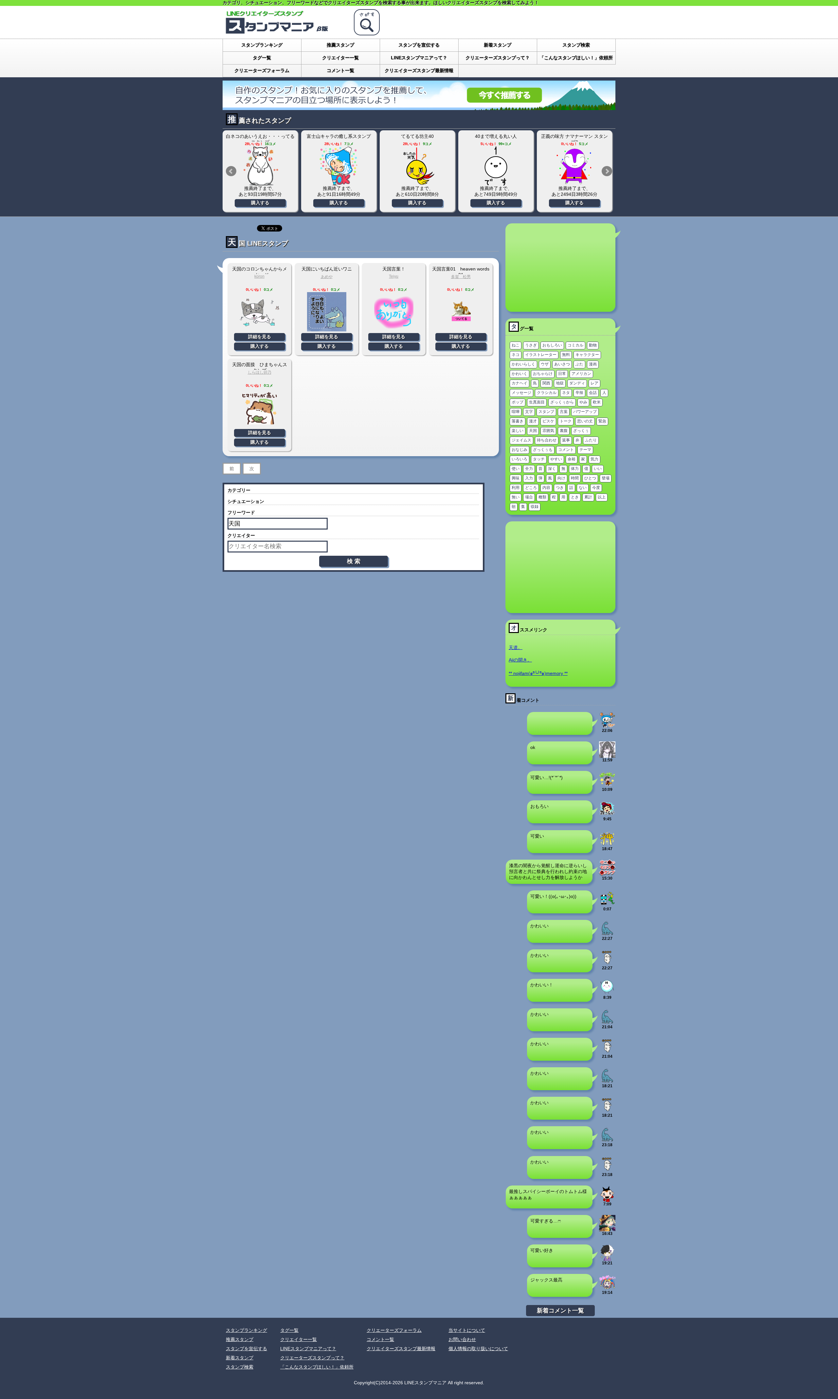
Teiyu (393, 276)
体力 (575, 468)
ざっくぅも (543, 449)
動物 (593, 345)
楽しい (517, 430)
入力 (529, 478)
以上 (602, 497)
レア (594, 383)
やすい (556, 459)
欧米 (597, 402)
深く (552, 468)
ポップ (517, 402)
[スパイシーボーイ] (607, 1199)
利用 (515, 487)
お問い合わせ (462, 1339)
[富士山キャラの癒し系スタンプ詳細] (338, 166)
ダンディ (577, 383)
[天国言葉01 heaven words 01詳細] (461, 328)
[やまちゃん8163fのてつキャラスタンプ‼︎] (607, 904)
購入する (260, 202)
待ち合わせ (546, 440)
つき (560, 487)
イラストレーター (540, 354)
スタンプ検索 (576, 44)
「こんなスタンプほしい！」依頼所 (576, 57)
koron (259, 276)
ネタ (566, 392)
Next (607, 171)
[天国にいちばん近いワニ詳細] (326, 328)
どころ (531, 487)
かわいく (519, 373)
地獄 (560, 383)
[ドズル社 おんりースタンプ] (607, 784)
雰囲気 (548, 430)
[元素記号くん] (607, 992)
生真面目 (537, 402)
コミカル (575, 345)
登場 (606, 478)
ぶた (579, 364)
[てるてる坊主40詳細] (417, 166)
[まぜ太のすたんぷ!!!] (607, 1258)
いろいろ (519, 459)
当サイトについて (466, 1330)
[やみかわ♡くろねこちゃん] (607, 755)
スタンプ (546, 411)
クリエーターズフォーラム (261, 70)
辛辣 (579, 392)
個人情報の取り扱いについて (478, 1348)
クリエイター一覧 (340, 57)
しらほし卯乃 (259, 372)
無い (515, 497)
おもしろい (552, 345)
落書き (517, 421)
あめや (327, 276)
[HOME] (285, 32)
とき (575, 497)
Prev (231, 171)
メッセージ (521, 392)
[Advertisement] (560, 267)
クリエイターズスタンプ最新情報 (419, 70)
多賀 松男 (461, 276)
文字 (529, 411)
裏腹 (564, 430)
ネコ (515, 354)
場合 (529, 497)
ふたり (591, 440)
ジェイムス (521, 440)
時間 (575, 478)
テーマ (585, 449)
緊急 (602, 421)
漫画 (593, 364)
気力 (594, 459)
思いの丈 (585, 421)
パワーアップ (585, 411)
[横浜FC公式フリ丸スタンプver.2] (607, 725)
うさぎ (531, 345)
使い (515, 468)
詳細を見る (259, 336)
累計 (588, 497)
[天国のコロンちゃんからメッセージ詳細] (259, 328)
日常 (562, 373)
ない (583, 487)
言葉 (564, 411)
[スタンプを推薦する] (419, 107)
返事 (566, 440)
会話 (593, 392)
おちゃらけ (543, 373)
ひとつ (590, 478)
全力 (529, 468)
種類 (542, 497)
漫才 (533, 421)
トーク (566, 421)
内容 (546, 487)
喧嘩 (515, 411)
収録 (534, 506)
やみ (583, 402)
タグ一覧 (262, 57)
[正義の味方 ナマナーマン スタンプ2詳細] (574, 166)
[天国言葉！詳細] (393, 328)
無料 (566, 354)
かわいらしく (523, 364)
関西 (546, 383)
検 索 (353, 561)
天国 (533, 430)
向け (561, 478)
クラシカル (546, 392)
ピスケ (548, 421)
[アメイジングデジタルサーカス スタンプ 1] (607, 1287)
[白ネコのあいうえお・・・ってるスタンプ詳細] (260, 166)
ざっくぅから (562, 402)
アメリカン (581, 373)
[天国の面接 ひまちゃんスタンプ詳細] (259, 424)
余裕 (571, 459)
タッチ (539, 459)
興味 (515, 478)
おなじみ (519, 449)
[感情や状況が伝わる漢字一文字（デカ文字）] (607, 844)
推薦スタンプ (340, 44)
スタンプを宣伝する (419, 44)
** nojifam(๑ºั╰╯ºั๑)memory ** (538, 673)
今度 (596, 487)
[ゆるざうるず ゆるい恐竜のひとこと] (607, 933)
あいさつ (562, 364)
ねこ (515, 345)
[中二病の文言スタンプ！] (607, 873)
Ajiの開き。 (520, 659)
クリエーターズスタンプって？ (497, 57)
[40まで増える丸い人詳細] (496, 166)
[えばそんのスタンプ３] (607, 814)
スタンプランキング (261, 44)
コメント (566, 449)
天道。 (515, 647)
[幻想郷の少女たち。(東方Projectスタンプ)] (607, 1228)
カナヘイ (519, 383)
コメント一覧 (340, 70)
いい (598, 468)
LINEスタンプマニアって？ (419, 57)
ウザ (545, 364)
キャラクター (587, 354)
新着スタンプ (497, 44)
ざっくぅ (581, 430)
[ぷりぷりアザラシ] (607, 963)
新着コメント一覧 (560, 1310)
